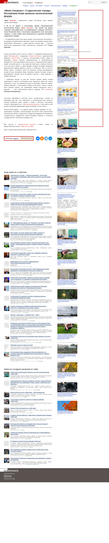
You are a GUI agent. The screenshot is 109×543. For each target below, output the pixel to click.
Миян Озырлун (27, 28)
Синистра (49, 89)
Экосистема (15, 58)
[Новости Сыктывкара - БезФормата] (9, 2)
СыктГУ (16, 138)
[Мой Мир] (50, 138)
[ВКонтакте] (38, 138)
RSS (14, 478)
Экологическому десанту (31, 104)
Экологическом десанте (27, 124)
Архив (32, 5)
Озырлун (13, 20)
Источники (39, 5)
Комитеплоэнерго (34, 56)
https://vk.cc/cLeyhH (27, 126)
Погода (46, 5)
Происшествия (55, 5)
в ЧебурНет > (73, 5)
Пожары (65, 5)
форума (15, 60)
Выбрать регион (8, 476)
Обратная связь (7, 475)
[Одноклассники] (42, 138)
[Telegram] (46, 138)
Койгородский (13, 56)
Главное (25, 5)
